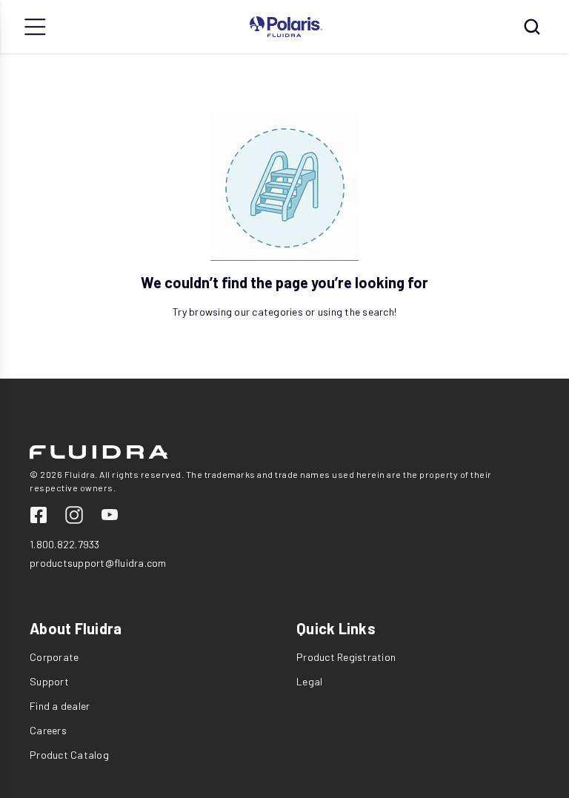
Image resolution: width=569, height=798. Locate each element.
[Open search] (532, 26)
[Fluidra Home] (286, 26)
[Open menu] (35, 26)
